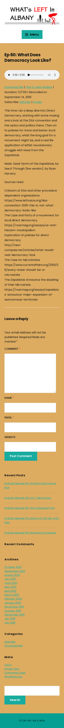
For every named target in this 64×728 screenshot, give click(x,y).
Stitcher (25, 102)
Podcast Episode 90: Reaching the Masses (30, 533)
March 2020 (11, 595)
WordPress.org (13, 676)
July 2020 (10, 579)
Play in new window (39, 87)
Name (9, 398)
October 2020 (13, 567)
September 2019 (14, 614)
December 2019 (14, 607)
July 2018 (9, 622)
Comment (12, 349)
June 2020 (10, 583)
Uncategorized (13, 645)
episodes (9, 642)
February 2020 (13, 599)
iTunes (37, 102)
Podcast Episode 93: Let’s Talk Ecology (27, 498)
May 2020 (10, 587)
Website (9, 437)
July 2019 (9, 618)
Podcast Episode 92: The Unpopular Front (29, 508)
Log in (8, 665)
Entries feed (11, 669)
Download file (13, 87)
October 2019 (12, 611)
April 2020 (10, 591)
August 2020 (12, 575)
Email (9, 417)
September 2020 (14, 571)
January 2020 (12, 603)
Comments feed (14, 673)
